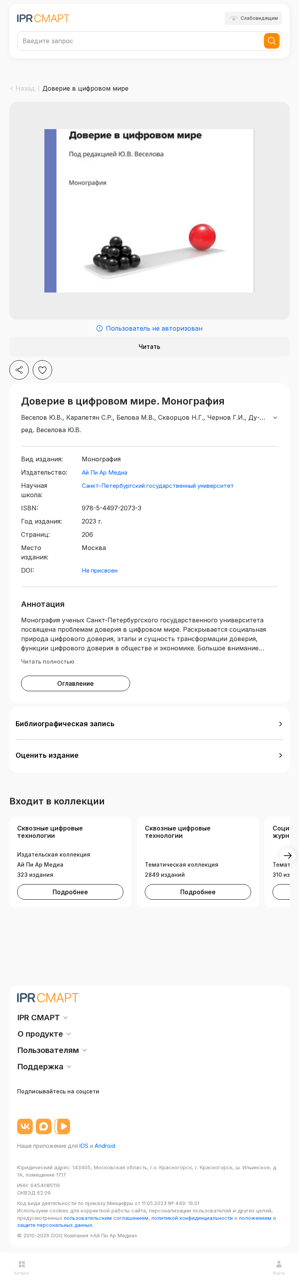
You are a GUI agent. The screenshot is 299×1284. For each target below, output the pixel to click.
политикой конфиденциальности (192, 1218)
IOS (83, 1145)
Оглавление (75, 683)
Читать (149, 346)
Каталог (22, 1273)
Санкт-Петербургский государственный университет (158, 485)
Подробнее (70, 892)
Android (105, 1145)
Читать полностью (47, 661)
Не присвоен (100, 570)
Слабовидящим (259, 18)
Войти (279, 1273)
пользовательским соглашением (106, 1218)
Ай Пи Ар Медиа (104, 472)
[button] (149, 723)
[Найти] (272, 41)
